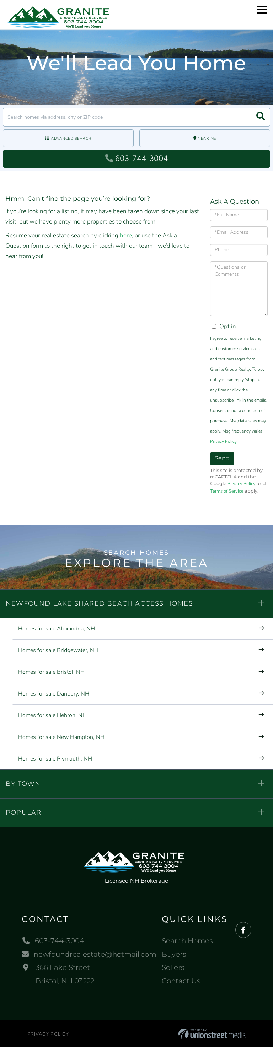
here (126, 235)
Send (222, 458)
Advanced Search (71, 138)
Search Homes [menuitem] (187, 940)
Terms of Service (226, 491)
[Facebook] (243, 930)
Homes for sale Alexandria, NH (56, 629)
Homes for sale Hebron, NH (52, 715)
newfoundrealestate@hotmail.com (95, 954)
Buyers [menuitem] (174, 954)
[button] (260, 117)
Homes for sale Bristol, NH (51, 672)
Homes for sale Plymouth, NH (55, 759)
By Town (23, 784)
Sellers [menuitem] (173, 967)
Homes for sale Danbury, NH (53, 694)
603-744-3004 (141, 158)
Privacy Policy (223, 441)
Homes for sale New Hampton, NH (61, 737)
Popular (23, 812)
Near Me (207, 138)
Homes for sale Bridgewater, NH (58, 650)
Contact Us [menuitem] (181, 981)
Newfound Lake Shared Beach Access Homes (99, 603)
